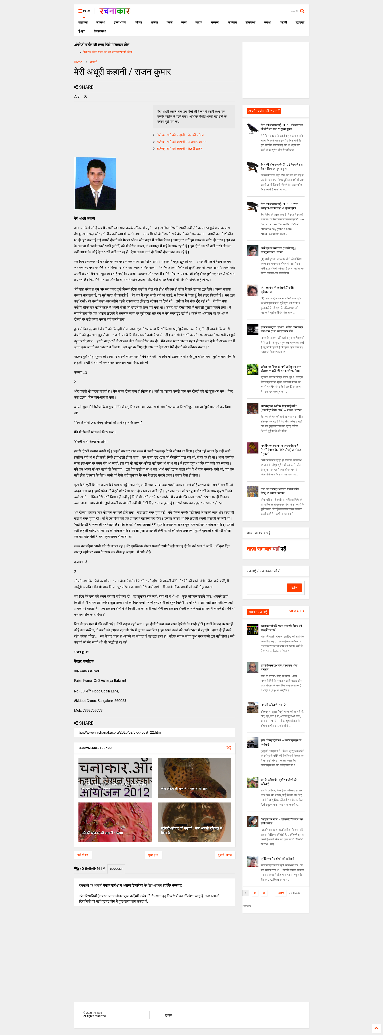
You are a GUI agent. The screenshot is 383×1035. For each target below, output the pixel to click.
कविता (138, 22)
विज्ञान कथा (100, 31)
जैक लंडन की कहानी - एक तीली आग (184, 789)
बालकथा (83, 22)
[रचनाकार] (115, 12)
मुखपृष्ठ (168, 1015)
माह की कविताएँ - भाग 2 (273, 705)
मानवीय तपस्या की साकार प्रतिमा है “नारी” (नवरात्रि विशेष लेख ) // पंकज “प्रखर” (281, 449)
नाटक (198, 22)
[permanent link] (85, 97)
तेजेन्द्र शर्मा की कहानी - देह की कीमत (180, 135)
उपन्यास (232, 22)
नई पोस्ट (82, 855)
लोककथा (250, 22)
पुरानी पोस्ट (225, 855)
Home (78, 62)
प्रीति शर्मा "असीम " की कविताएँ (277, 859)
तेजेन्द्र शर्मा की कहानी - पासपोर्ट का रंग (181, 142)
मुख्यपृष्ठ (153, 855)
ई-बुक (81, 31)
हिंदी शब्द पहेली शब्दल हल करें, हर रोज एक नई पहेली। (108, 52)
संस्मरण (215, 22)
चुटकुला (300, 22)
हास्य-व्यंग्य (120, 22)
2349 (280, 893)
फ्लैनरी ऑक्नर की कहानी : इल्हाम (102, 833)
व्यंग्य (184, 22)
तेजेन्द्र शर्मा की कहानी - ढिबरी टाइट (179, 149)
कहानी (283, 22)
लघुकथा (100, 22)
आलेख (154, 22)
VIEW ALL (296, 611)
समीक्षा (267, 22)
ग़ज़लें (169, 22)
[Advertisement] (275, 70)
